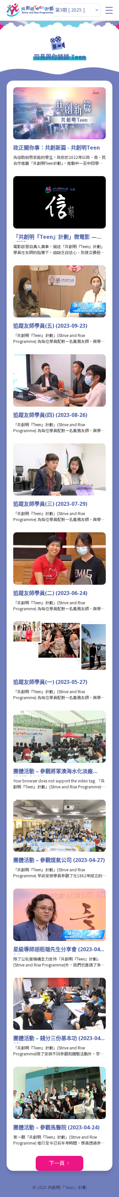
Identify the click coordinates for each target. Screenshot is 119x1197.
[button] (109, 10)
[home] (30, 10)
